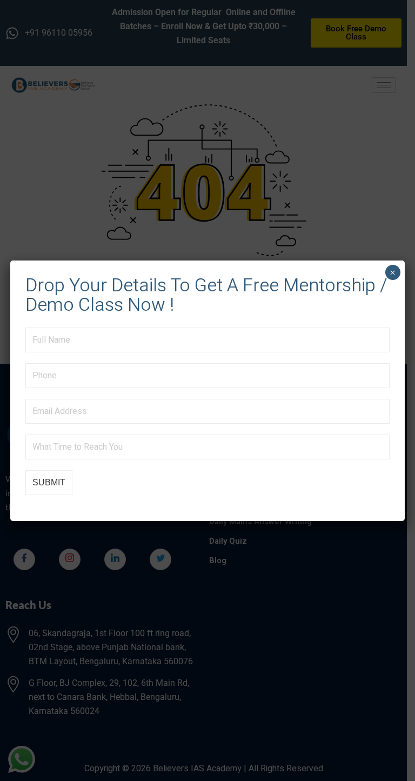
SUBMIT (48, 482)
